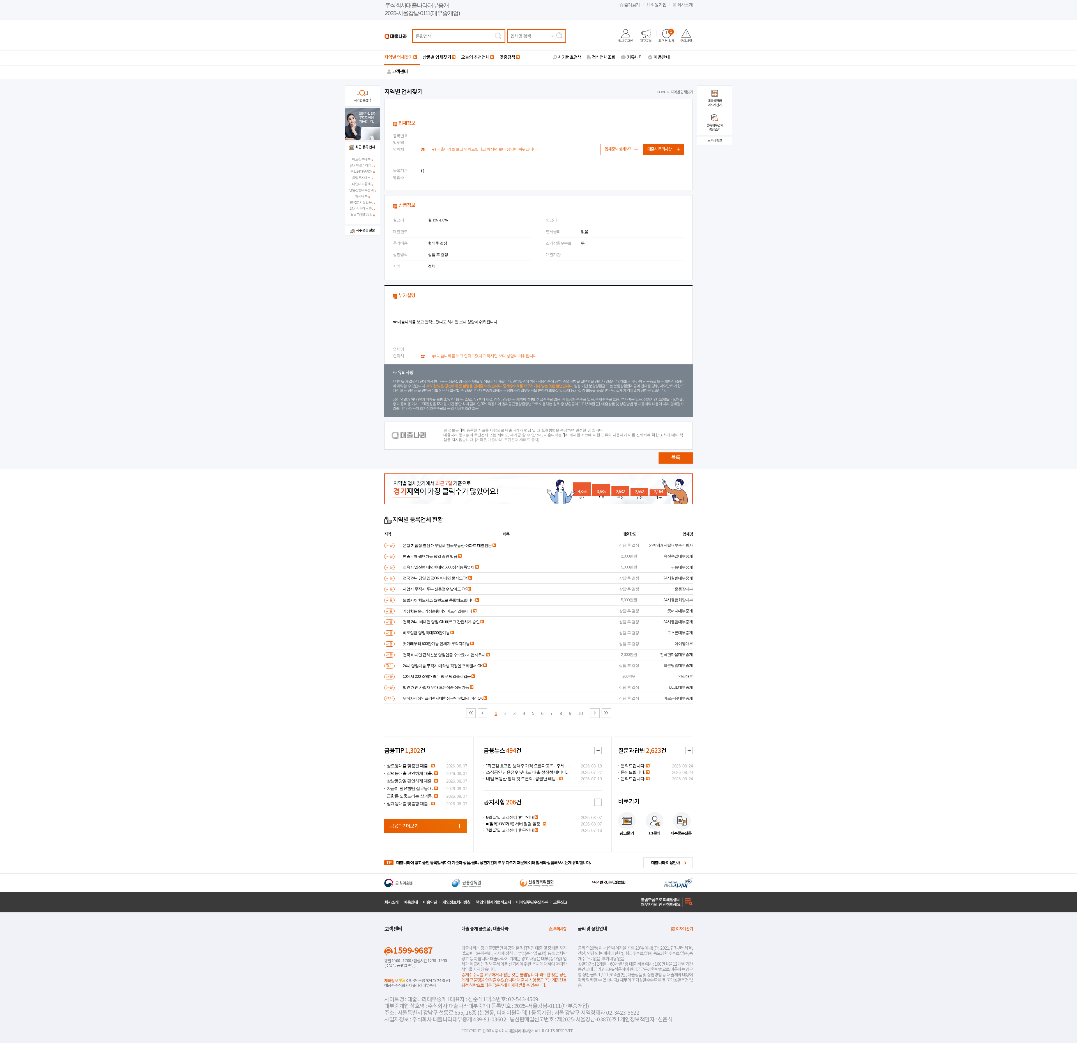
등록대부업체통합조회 (714, 127)
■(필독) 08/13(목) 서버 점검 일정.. (514, 824)
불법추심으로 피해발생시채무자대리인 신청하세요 (660, 901)
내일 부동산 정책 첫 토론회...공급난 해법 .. (522, 778)
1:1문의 (654, 833)
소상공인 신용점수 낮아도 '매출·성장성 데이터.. (526, 772)
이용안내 (661, 57)
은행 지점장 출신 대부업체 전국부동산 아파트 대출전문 (447, 545)
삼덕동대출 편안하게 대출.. (410, 773)
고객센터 (400, 71)
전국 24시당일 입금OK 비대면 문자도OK (435, 578)
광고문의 (646, 41)
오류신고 (560, 902)
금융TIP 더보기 (404, 826)
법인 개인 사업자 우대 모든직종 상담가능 (436, 687)
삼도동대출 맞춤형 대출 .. (408, 766)
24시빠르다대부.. (361, 165)
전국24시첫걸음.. (361, 202)
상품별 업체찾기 (437, 57)
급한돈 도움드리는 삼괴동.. (410, 796)
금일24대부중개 (361, 171)
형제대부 (361, 196)
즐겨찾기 (632, 5)
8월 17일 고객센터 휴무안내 (510, 817)
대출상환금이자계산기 (715, 103)
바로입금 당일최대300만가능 (426, 632)
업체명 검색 (520, 36)
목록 (675, 458)
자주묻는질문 (680, 833)
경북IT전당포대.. (361, 214)
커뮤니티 (635, 57)
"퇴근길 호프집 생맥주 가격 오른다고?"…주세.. (526, 766)
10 (580, 713)
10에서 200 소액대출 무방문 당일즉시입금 (437, 676)
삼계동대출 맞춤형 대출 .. (408, 803)
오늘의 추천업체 (475, 57)
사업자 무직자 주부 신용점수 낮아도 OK (435, 589)
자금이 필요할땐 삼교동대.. (410, 788)
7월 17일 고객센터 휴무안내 (510, 830)
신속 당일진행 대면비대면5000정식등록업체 (438, 567)
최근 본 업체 (666, 36)
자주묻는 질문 (365, 230)
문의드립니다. (633, 766)
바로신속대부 (361, 159)
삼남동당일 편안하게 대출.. (410, 781)
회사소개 (685, 5)
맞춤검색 (507, 57)
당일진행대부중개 (361, 190)
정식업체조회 (603, 57)
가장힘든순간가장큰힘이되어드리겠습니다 (437, 611)
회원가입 (658, 5)
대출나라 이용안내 (665, 862)
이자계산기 (684, 929)
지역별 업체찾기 (398, 57)
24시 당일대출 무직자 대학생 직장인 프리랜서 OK (442, 665)
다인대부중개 (361, 184)
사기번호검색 (569, 57)
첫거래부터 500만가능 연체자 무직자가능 (436, 643)
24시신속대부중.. (361, 208)
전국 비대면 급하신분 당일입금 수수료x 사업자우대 (444, 655)
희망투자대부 (361, 177)
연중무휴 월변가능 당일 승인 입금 (430, 556)
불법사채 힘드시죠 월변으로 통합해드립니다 (439, 600)
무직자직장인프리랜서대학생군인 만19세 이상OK (443, 698)
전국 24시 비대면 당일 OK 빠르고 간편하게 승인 (441, 621)
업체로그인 (625, 41)
